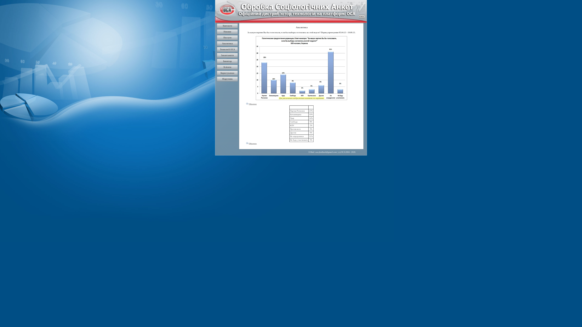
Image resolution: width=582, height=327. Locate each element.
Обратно (253, 104)
